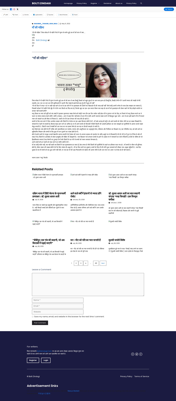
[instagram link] (132, 354)
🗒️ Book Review (62, 15)
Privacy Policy (82, 3)
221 (96, 263)
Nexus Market (73, 391)
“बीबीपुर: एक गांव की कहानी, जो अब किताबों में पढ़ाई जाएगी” (48, 241)
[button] (141, 3)
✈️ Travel (74, 15)
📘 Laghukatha (37, 15)
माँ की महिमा (38, 27)
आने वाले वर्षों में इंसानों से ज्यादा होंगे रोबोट (85, 195)
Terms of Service (141, 376)
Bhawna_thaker (41, 24)
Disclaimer (107, 3)
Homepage (68, 3)
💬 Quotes (50, 15)
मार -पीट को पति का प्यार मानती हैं (85, 240)
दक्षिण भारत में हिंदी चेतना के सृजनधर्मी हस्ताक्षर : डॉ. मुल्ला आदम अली (49, 195)
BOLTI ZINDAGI (41, 3)
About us (119, 3)
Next (103, 263)
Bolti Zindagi (41, 40)
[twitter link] (136, 354)
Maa (55, 24)
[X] (17, 9)
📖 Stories (26, 15)
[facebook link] (140, 354)
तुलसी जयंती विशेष (117, 240)
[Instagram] (14, 9)
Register (94, 3)
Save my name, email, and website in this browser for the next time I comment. (69, 316)
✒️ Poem (15, 15)
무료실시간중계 (44, 393)
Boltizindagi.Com (44, 351)
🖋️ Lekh (5, 15)
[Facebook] (11, 9)
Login (45, 360)
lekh (51, 24)
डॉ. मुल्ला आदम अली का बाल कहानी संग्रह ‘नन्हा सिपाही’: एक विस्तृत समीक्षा (124, 196)
